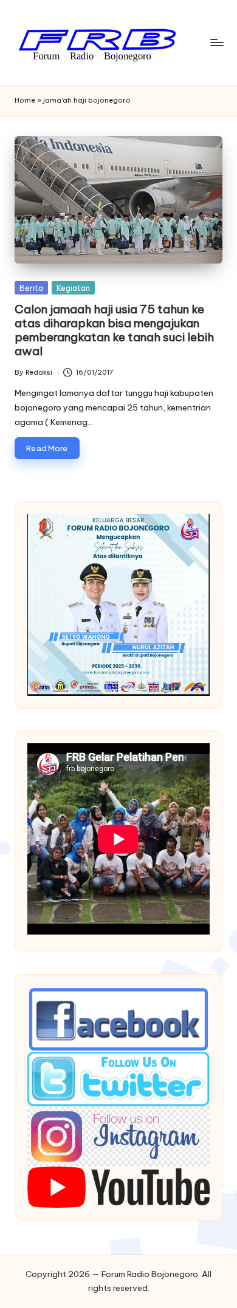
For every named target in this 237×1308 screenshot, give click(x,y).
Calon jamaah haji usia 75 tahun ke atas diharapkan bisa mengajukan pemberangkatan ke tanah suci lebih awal (114, 330)
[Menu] (216, 42)
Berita (31, 288)
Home (25, 100)
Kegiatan (73, 288)
